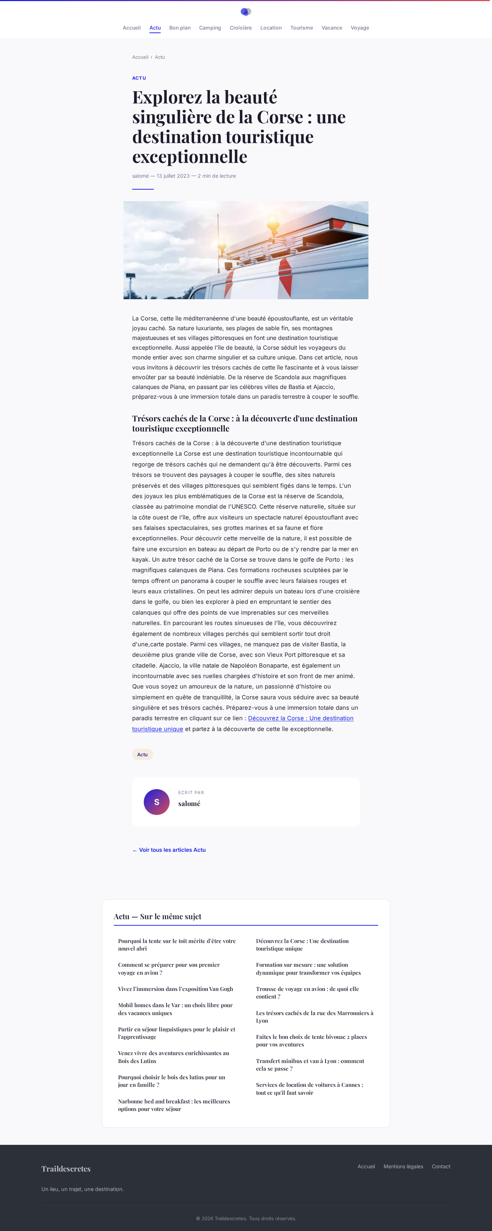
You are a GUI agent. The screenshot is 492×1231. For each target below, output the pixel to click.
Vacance (332, 28)
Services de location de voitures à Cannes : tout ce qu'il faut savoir (309, 1088)
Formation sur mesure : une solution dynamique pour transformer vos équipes (308, 968)
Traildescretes (66, 1168)
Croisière (241, 28)
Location (271, 28)
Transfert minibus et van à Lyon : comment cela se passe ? (310, 1064)
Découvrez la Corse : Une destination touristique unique (302, 944)
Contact (441, 1166)
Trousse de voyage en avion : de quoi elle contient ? (307, 992)
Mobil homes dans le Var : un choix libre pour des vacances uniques (175, 1008)
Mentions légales (403, 1166)
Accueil (132, 28)
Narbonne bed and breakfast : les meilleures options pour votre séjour (174, 1105)
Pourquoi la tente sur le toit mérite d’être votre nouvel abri (177, 944)
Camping (210, 28)
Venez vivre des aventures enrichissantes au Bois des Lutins (173, 1056)
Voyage (360, 28)
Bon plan (180, 28)
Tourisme (301, 28)
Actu (155, 28)
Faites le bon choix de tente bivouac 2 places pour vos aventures (311, 1040)
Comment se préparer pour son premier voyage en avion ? (169, 968)
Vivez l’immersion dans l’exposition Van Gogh (175, 988)
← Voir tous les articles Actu (169, 849)
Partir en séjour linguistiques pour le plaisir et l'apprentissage (176, 1033)
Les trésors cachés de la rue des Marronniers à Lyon (315, 1016)
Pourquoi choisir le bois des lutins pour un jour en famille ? (171, 1080)
